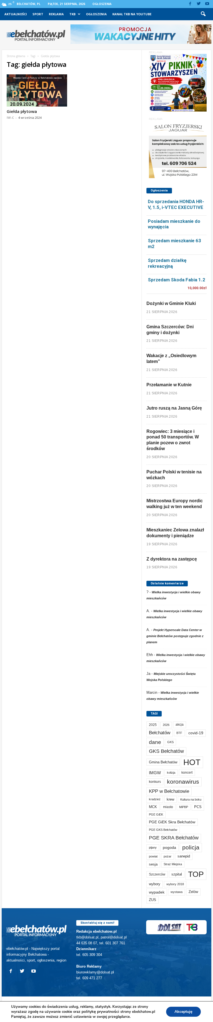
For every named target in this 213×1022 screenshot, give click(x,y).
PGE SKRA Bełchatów (174, 838)
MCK (153, 807)
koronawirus (183, 781)
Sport (37, 14)
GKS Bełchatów (166, 751)
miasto (168, 807)
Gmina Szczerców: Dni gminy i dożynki (170, 329)
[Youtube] (207, 4)
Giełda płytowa (22, 111)
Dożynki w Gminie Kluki (171, 303)
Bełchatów (159, 732)
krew (170, 799)
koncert (186, 772)
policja (190, 847)
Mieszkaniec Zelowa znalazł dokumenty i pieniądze (175, 533)
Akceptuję (183, 1011)
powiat (153, 856)
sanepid (184, 856)
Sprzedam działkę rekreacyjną (167, 263)
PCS (198, 807)
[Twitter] (198, 4)
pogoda (169, 848)
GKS (170, 742)
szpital (176, 874)
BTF (179, 733)
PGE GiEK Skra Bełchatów (172, 822)
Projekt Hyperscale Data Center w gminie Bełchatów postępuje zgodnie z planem (175, 636)
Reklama (56, 14)
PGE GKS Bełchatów (163, 829)
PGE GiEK (156, 814)
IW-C (10, 117)
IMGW (155, 772)
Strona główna (16, 56)
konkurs (155, 782)
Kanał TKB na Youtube (131, 14)
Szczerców (157, 874)
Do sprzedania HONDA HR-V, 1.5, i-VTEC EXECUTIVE (176, 204)
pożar (167, 856)
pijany (153, 847)
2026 (166, 724)
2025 (153, 725)
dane (155, 742)
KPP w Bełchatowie (169, 791)
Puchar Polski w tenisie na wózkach (174, 475)
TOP (196, 874)
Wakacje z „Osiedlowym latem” (171, 358)
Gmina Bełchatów (163, 762)
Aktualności (15, 14)
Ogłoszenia (101, 4)
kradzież (155, 799)
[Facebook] (190, 4)
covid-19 (195, 733)
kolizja (171, 772)
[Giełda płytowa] (37, 90)
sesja (153, 864)
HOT (192, 762)
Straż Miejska (173, 864)
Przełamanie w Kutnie (169, 384)
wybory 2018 (175, 884)
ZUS (152, 900)
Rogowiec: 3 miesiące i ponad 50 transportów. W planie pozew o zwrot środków (172, 440)
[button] (203, 14)
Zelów (193, 892)
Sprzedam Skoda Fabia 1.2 (176, 279)
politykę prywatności (100, 1011)
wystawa (176, 892)
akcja (180, 724)
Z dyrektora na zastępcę (171, 559)
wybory (154, 884)
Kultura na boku (190, 799)
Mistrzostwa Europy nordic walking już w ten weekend (174, 503)
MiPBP (183, 807)
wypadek (156, 892)
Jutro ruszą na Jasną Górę (174, 408)
